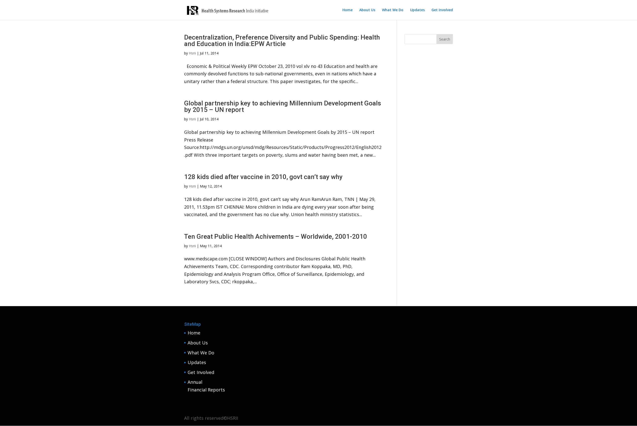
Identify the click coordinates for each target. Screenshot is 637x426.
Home (347, 10)
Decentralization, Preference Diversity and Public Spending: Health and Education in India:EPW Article (282, 40)
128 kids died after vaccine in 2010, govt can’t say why (263, 177)
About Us (367, 10)
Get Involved (442, 10)
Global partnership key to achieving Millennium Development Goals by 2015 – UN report (282, 106)
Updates (417, 10)
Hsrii (192, 53)
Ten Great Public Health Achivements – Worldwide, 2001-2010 (275, 236)
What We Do (392, 10)
